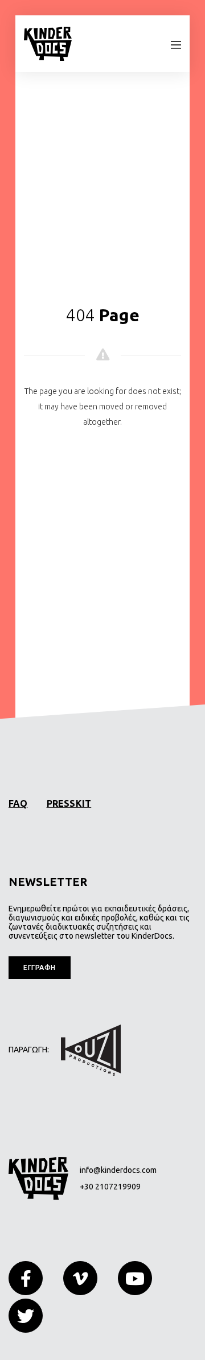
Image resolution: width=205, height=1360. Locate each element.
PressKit (69, 803)
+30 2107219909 (110, 1186)
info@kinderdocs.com (118, 1170)
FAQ (18, 803)
